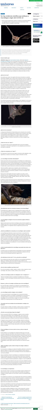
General (6, 7)
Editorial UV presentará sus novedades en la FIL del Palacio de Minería (7, 398)
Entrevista (9, 394)
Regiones (14, 7)
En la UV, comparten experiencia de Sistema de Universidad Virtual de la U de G (24, 398)
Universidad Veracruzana (35, 0)
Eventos (22, 9)
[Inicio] (7, 5)
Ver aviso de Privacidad (8, 409)
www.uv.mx (27, 403)
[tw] (11, 404)
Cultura (29, 7)
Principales (13, 394)
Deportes (36, 7)
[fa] (9, 404)
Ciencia (21, 7)
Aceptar (35, 408)
